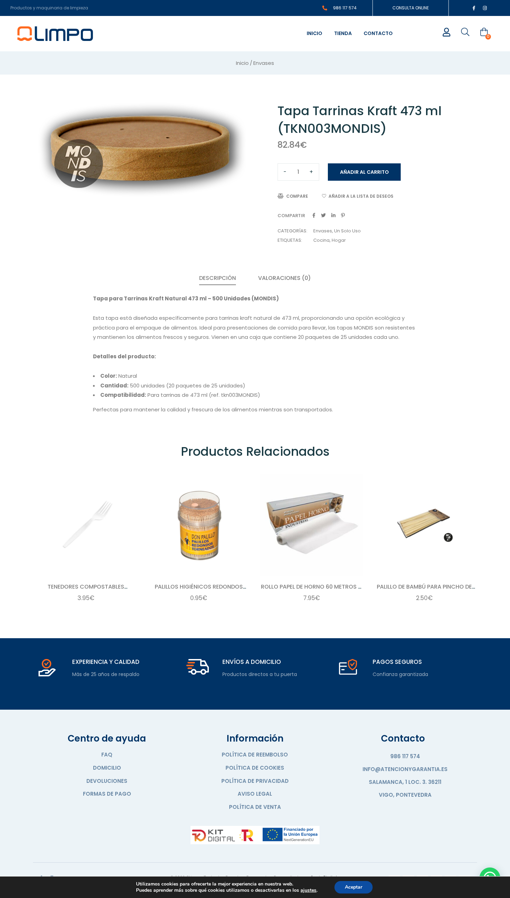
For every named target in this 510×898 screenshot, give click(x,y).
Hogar (339, 240)
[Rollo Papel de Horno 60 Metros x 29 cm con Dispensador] (311, 525)
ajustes (308, 890)
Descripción (217, 278)
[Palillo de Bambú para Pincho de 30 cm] (424, 525)
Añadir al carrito (364, 172)
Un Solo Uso (347, 231)
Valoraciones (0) (284, 278)
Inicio (314, 33)
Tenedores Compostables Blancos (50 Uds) (86, 590)
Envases (263, 63)
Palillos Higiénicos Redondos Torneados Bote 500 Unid (199, 590)
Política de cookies (255, 767)
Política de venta (255, 807)
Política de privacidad (255, 781)
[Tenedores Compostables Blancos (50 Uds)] (86, 525)
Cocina (321, 240)
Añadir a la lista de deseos (361, 196)
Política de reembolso (255, 754)
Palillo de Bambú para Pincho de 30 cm (424, 590)
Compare (297, 196)
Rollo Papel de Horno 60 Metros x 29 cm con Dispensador (311, 590)
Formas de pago (107, 793)
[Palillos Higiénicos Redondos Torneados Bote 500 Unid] (198, 525)
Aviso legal (255, 793)
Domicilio (107, 767)
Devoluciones (106, 781)
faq (106, 754)
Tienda (343, 33)
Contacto (378, 33)
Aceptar (353, 887)
